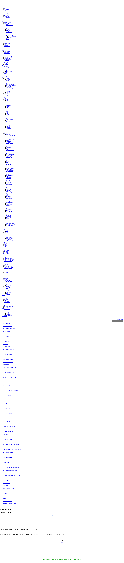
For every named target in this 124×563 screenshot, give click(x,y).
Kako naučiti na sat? (9, 87)
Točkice (7, 100)
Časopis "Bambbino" (7, 311)
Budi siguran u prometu (7, 257)
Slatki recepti (8, 17)
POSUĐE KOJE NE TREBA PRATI (9, 333)
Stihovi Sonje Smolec (9, 25)
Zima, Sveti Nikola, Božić (10, 35)
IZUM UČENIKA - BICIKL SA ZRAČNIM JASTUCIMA (12, 449)
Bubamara (7, 114)
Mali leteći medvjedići (7, 243)
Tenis (7, 122)
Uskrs (5, 227)
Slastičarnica (8, 121)
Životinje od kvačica (9, 214)
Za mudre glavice (9, 314)
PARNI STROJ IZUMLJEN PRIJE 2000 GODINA (11, 467)
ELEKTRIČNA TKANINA (7, 413)
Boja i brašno (8, 205)
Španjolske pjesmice (9, 284)
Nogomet (7, 124)
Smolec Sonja (6, 299)
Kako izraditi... (6, 133)
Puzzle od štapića (8, 180)
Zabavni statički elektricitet (10, 153)
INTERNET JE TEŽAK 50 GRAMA (9, 447)
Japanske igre (8, 294)
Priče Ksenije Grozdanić (8, 57)
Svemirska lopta (8, 110)
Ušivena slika (8, 185)
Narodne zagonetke (9, 71)
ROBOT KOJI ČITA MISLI (7, 462)
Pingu (5, 246)
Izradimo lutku (8, 218)
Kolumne (5, 11)
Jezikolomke (6, 45)
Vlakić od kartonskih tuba (10, 139)
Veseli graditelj (8, 127)
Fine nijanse (8, 14)
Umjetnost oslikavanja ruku (10, 240)
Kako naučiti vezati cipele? (10, 86)
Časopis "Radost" (7, 309)
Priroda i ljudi (6, 276)
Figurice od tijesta (9, 204)
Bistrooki (7, 312)
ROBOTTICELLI (6, 493)
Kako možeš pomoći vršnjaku (8, 260)
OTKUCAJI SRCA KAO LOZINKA (9, 488)
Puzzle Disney (8, 108)
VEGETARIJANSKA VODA (7, 326)
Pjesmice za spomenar (9, 40)
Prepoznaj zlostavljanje (7, 256)
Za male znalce (8, 310)
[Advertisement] (62, 551)
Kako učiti (5, 265)
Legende (5, 63)
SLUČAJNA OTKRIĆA (7, 395)
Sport (5, 8)
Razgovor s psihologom (8, 263)
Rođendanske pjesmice (9, 41)
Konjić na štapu (8, 177)
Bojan (5, 247)
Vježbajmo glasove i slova (8, 49)
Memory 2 (7, 103)
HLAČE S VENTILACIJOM (7, 418)
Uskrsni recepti (8, 228)
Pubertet (5, 270)
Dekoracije (8, 230)
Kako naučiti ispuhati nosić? (10, 84)
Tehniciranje (8, 125)
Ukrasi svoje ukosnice (9, 143)
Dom (5, 10)
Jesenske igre (8, 91)
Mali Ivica (7, 75)
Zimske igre (8, 92)
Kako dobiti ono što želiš (8, 261)
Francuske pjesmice (9, 283)
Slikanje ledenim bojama (10, 181)
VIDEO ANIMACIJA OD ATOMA (8, 369)
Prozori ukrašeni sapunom (10, 170)
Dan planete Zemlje (9, 29)
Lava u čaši (8, 167)
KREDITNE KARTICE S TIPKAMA (9, 398)
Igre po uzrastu (6, 78)
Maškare (7, 39)
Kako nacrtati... (6, 226)
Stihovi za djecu (6, 23)
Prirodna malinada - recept (10, 225)
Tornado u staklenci (9, 182)
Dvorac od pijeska (9, 212)
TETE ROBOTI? (5, 454)
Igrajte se (5, 97)
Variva (7, 20)
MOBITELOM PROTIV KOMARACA (9, 367)
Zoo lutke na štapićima (9, 215)
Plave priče (8, 54)
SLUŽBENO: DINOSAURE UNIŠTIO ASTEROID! (11, 475)
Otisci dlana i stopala (9, 239)
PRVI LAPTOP (5, 506)
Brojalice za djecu (7, 44)
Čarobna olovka (8, 102)
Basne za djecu (6, 62)
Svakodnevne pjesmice (7, 22)
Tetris (7, 112)
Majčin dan (8, 30)
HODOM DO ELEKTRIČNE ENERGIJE (9, 503)
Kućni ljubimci (6, 307)
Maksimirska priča (9, 55)
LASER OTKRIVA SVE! (7, 472)
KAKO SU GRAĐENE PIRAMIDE (9, 328)
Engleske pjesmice (9, 281)
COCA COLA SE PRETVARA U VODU (9, 377)
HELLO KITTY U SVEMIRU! (8, 382)
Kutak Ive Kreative (9, 237)
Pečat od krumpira (9, 196)
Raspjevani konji (8, 128)
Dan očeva (7, 31)
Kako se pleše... (6, 48)
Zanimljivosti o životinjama (8, 306)
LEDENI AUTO (5, 344)
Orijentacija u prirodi (9, 83)
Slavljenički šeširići (9, 217)
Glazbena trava (8, 206)
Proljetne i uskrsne (9, 28)
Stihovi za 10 (8, 24)
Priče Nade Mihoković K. (8, 56)
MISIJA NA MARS (6, 485)
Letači (7, 113)
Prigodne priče (6, 52)
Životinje (7, 67)
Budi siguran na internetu (8, 258)
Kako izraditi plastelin (9, 202)
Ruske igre (7, 293)
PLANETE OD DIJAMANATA (8, 480)
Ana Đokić (6, 300)
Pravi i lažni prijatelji (7, 254)
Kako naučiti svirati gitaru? (10, 88)
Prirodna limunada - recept (10, 223)
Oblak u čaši (8, 187)
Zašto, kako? (6, 73)
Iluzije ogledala (8, 160)
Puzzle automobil (8, 109)
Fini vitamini (6, 272)
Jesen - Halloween (7, 229)
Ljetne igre (7, 90)
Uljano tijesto (8, 203)
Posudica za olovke (9, 213)
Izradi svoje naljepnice (9, 192)
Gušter (7, 136)
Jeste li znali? (6, 278)
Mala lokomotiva (6, 251)
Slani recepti (8, 18)
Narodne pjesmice (7, 43)
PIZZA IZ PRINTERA (6, 364)
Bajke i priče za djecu (7, 51)
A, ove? (7, 70)
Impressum (79, 559)
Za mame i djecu (6, 47)
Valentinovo (8, 38)
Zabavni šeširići (8, 149)
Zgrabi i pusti (8, 79)
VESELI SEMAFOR (6, 323)
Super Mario (8, 126)
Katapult (7, 174)
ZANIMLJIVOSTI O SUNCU (8, 431)
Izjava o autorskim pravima (48, 559)
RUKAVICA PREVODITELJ (7, 416)
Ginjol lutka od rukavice (10, 150)
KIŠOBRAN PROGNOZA (7, 354)
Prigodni (7, 61)
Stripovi (7, 313)
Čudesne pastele (8, 173)
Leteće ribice (8, 142)
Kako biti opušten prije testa (8, 267)
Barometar (7, 161)
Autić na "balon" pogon (10, 145)
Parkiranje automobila (9, 118)
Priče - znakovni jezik (7, 59)
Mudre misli (6, 15)
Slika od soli (8, 172)
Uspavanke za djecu (7, 42)
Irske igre (7, 288)
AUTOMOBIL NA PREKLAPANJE (9, 426)
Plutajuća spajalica (9, 169)
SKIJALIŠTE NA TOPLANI (7, 501)
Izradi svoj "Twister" (9, 186)
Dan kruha (7, 34)
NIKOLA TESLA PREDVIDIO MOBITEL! (10, 470)
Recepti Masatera (7, 16)
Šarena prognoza (8, 193)
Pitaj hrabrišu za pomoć (7, 264)
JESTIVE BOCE (5, 490)
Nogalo (5, 244)
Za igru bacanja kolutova (10, 152)
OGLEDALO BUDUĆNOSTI (8, 436)
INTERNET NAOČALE (7, 498)
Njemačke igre (8, 290)
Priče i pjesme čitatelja (7, 58)
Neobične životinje (7, 305)
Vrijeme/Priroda (8, 68)
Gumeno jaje (8, 190)
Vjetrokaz (7, 148)
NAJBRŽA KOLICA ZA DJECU (8, 349)
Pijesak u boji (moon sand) (10, 197)
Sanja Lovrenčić (6, 301)
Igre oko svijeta (6, 286)
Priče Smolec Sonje (7, 53)
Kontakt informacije (56, 559)
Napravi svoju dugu (9, 207)
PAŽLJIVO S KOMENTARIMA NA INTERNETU (11, 390)
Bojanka (5, 98)
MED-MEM (5, 403)
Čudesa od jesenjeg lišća (10, 138)
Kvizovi (5, 74)
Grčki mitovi (6, 64)
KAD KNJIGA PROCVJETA (7, 336)
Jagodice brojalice (9, 147)
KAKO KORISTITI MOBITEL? (8, 452)
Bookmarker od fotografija (10, 154)
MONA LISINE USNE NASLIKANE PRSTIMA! (11, 444)
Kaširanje (7, 199)
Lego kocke (8, 82)
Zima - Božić (6, 232)
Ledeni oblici (8, 176)
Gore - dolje (8, 80)
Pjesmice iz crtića (7, 46)
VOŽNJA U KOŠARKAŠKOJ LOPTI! (9, 439)
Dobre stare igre (6, 93)
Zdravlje (5, 7)
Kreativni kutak (6, 236)
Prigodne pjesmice (7, 27)
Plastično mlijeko (8, 166)
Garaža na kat (8, 183)
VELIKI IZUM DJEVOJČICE (8, 362)
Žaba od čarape (8, 220)
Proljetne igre (8, 89)
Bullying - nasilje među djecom (9, 259)
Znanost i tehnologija (7, 277)
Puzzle (7, 107)
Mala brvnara (8, 134)
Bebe (5, 4)
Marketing (74, 559)
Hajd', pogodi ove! (9, 69)
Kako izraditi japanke (9, 175)
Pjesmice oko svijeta (7, 280)
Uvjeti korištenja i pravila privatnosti (66, 559)
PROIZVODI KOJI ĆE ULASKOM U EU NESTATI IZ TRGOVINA (14, 380)
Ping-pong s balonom (9, 171)
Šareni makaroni (8, 146)
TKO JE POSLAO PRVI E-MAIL (8, 372)
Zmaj (7, 221)
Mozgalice (5, 72)
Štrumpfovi (6, 242)
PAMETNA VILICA (6, 385)
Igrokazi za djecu (6, 60)
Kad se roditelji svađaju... (8, 268)
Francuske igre (8, 291)
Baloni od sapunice (9, 198)
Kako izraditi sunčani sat (10, 211)
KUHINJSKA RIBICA (6, 341)
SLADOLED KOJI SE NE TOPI (8, 429)
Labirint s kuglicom (9, 157)
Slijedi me (7, 81)
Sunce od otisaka (8, 178)
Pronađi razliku (8, 105)
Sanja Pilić (6, 297)
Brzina (7, 117)
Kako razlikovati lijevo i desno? (11, 85)
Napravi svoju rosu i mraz (10, 210)
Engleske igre (8, 287)
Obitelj (5, 6)
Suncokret (7, 165)
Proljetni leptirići (8, 164)
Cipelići (5, 245)
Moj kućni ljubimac (9, 115)
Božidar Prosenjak (7, 302)
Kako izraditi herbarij (9, 200)
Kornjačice (8, 179)
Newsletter (62, 538)
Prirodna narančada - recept (10, 224)
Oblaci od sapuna (9, 141)
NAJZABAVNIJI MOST (7, 351)
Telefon (7, 163)
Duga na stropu (8, 208)
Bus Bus (5, 249)
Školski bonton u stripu (7, 271)
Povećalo (7, 140)
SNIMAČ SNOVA (6, 465)
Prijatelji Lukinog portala (8, 315)
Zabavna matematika (9, 129)
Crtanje (7, 101)
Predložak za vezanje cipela (10, 195)
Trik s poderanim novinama (10, 135)
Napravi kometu (8, 159)
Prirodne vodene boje (9, 155)
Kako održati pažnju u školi (8, 266)
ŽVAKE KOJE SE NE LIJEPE (8, 457)
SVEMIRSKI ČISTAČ (6, 483)
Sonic (7, 111)
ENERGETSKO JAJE (6, 421)
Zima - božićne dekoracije (10, 233)
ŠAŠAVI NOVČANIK (6, 346)
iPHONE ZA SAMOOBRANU (8, 400)
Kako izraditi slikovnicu (10, 201)
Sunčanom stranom (9, 13)
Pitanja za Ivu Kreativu (9, 238)
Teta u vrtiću (8, 120)
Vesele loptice (8, 106)
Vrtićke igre (6, 96)
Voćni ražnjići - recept (9, 222)
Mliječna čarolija (8, 189)
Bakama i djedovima (9, 32)
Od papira (5, 132)
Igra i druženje (6, 9)
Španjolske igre (8, 292)
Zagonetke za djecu (7, 66)
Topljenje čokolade (9, 156)
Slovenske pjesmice (9, 285)
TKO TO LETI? (5, 434)
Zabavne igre (6, 94)
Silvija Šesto (6, 298)
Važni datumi (6, 317)
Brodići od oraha (8, 191)
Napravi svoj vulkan (9, 209)
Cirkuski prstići (8, 216)
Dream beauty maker (9, 119)
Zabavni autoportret (9, 184)
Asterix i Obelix (6, 250)
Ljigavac (7, 188)
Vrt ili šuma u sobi (9, 194)
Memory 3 (7, 104)
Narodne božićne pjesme (12, 37)
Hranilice (7, 219)
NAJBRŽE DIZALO (6, 331)
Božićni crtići (6, 252)
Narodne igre (6, 95)
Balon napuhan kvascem (10, 168)
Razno (7, 76)
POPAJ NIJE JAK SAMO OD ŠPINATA (9, 359)
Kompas (7, 162)
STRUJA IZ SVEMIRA (7, 408)
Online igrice (6, 99)
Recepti (7, 231)
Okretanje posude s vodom (10, 158)
